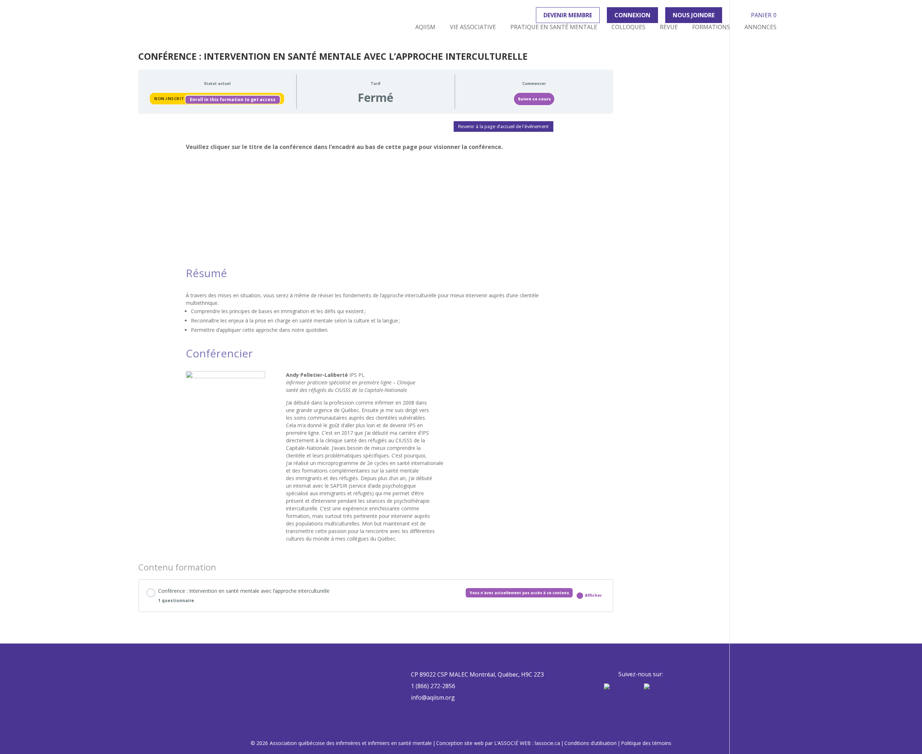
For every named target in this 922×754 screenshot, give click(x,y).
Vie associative (473, 27)
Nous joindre (694, 15)
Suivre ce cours (534, 98)
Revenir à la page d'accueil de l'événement (503, 126)
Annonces (760, 27)
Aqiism (425, 27)
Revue (669, 27)
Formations (711, 27)
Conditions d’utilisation (590, 743)
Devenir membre (567, 15)
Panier (763, 15)
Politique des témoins (646, 743)
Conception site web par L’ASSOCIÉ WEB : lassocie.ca (498, 743)
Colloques (628, 27)
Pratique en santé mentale (553, 27)
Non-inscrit (169, 98)
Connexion (632, 15)
